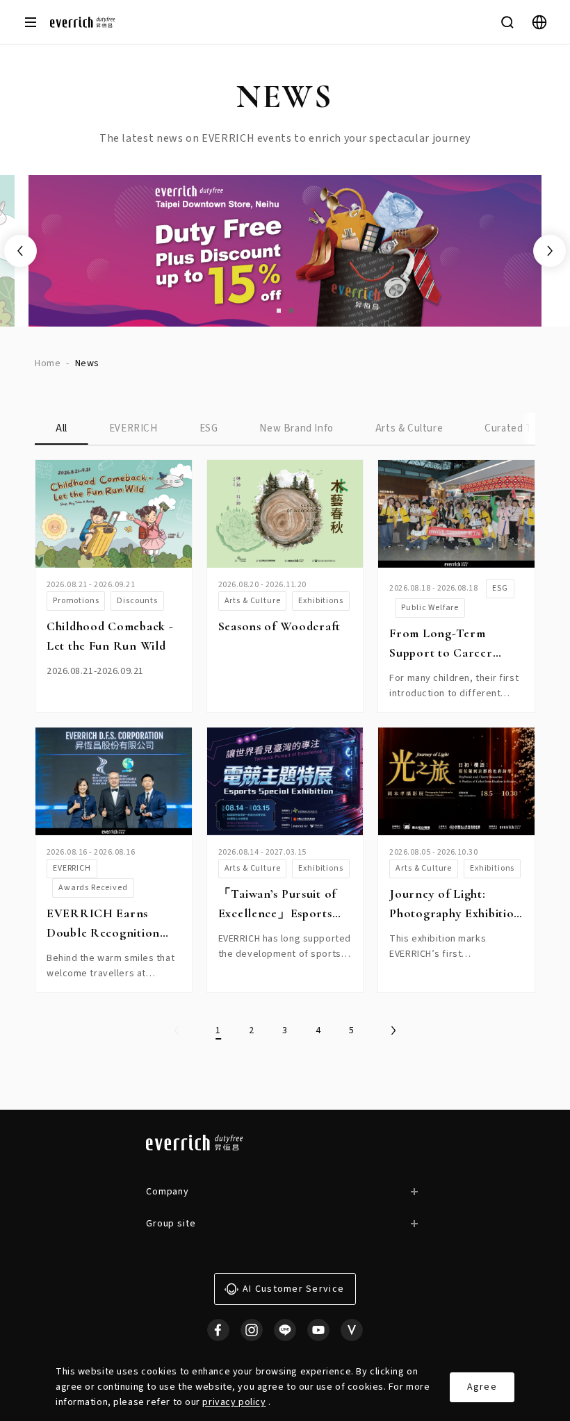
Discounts (137, 601)
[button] (279, 311)
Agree (482, 1387)
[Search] (507, 22)
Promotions (76, 601)
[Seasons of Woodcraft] (285, 514)
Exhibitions (320, 601)
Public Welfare (430, 608)
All (61, 428)
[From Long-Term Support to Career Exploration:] (456, 514)
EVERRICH (133, 428)
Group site (170, 1224)
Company (167, 1192)
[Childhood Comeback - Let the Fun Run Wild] (113, 514)
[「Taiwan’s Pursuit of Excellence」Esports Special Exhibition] (285, 781)
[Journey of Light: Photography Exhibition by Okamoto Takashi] (456, 781)
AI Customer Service (293, 1289)
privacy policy (234, 1402)
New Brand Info (296, 428)
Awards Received (93, 888)
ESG (209, 428)
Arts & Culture (409, 428)
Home (47, 363)
